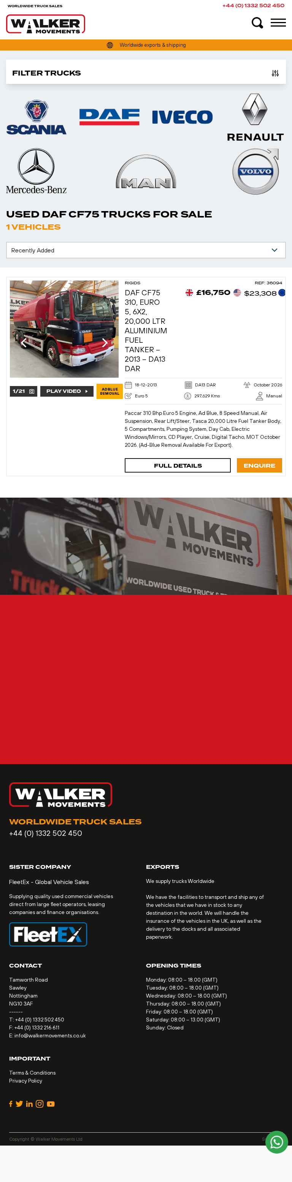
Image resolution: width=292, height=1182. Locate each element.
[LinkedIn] (29, 1104)
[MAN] (146, 171)
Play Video (63, 391)
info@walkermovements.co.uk (50, 1035)
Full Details (178, 466)
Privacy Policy (25, 1081)
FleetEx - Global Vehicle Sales (49, 881)
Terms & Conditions (32, 1073)
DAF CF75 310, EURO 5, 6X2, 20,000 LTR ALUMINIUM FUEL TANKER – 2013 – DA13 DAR (146, 330)
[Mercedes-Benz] (36, 171)
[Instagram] (40, 1104)
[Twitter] (19, 1104)
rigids (132, 283)
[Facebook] (11, 1104)
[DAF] (109, 117)
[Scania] (36, 117)
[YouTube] (51, 1104)
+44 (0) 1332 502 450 (253, 5)
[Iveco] (182, 117)
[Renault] (255, 117)
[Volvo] (255, 171)
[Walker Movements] (45, 23)
